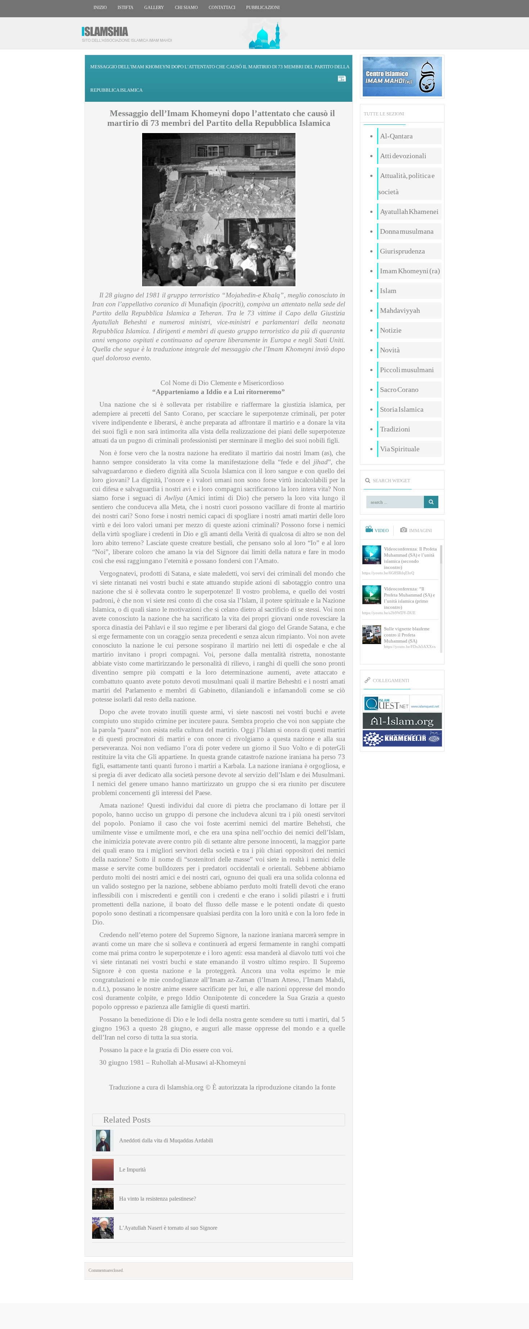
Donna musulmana (407, 231)
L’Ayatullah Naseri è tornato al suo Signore (168, 1228)
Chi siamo (186, 7)
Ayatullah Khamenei (409, 211)
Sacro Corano (399, 389)
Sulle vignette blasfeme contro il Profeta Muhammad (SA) (407, 635)
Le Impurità (132, 1169)
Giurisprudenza (402, 251)
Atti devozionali (403, 156)
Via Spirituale (400, 449)
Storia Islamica (402, 409)
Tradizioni (395, 429)
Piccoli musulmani (407, 370)
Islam (388, 290)
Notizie (391, 330)
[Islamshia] (129, 31)
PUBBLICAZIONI (263, 7)
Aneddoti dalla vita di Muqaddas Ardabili (166, 1140)
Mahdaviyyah (400, 310)
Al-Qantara (396, 136)
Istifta (126, 7)
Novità (390, 350)
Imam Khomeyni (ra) (410, 271)
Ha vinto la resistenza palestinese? (157, 1199)
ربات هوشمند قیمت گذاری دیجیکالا (264, 1316)
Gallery (154, 7)
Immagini (420, 530)
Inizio (100, 7)
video (382, 530)
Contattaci (222, 7)
